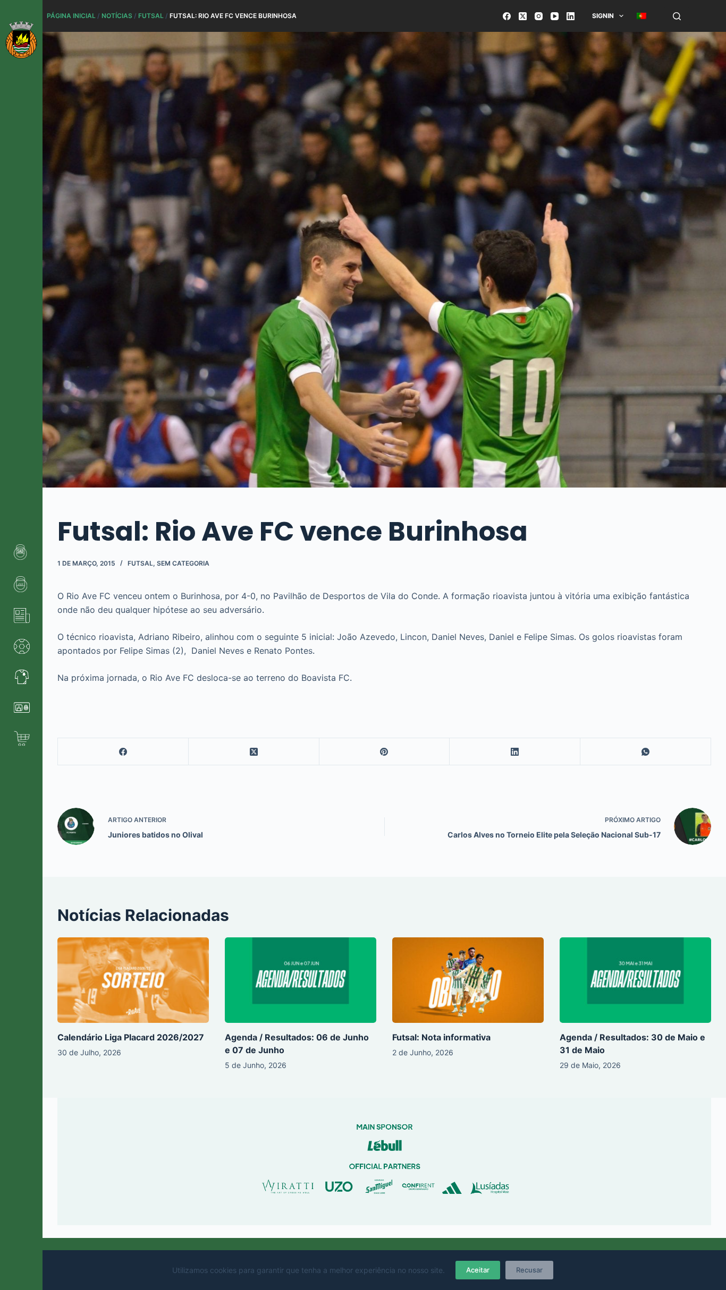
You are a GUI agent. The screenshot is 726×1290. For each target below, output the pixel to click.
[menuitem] (641, 16)
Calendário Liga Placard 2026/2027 (130, 1037)
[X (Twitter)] (523, 16)
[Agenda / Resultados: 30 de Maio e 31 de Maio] (635, 979)
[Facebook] (507, 16)
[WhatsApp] (645, 751)
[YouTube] (555, 16)
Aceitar (477, 1270)
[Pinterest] (384, 751)
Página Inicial (71, 16)
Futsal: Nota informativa (441, 1037)
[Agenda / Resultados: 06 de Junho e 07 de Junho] (300, 979)
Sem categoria (183, 563)
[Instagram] (539, 16)
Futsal (151, 16)
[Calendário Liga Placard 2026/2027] (133, 979)
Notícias (117, 16)
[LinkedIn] (571, 16)
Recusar (529, 1270)
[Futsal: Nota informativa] (468, 979)
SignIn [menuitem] (603, 16)
